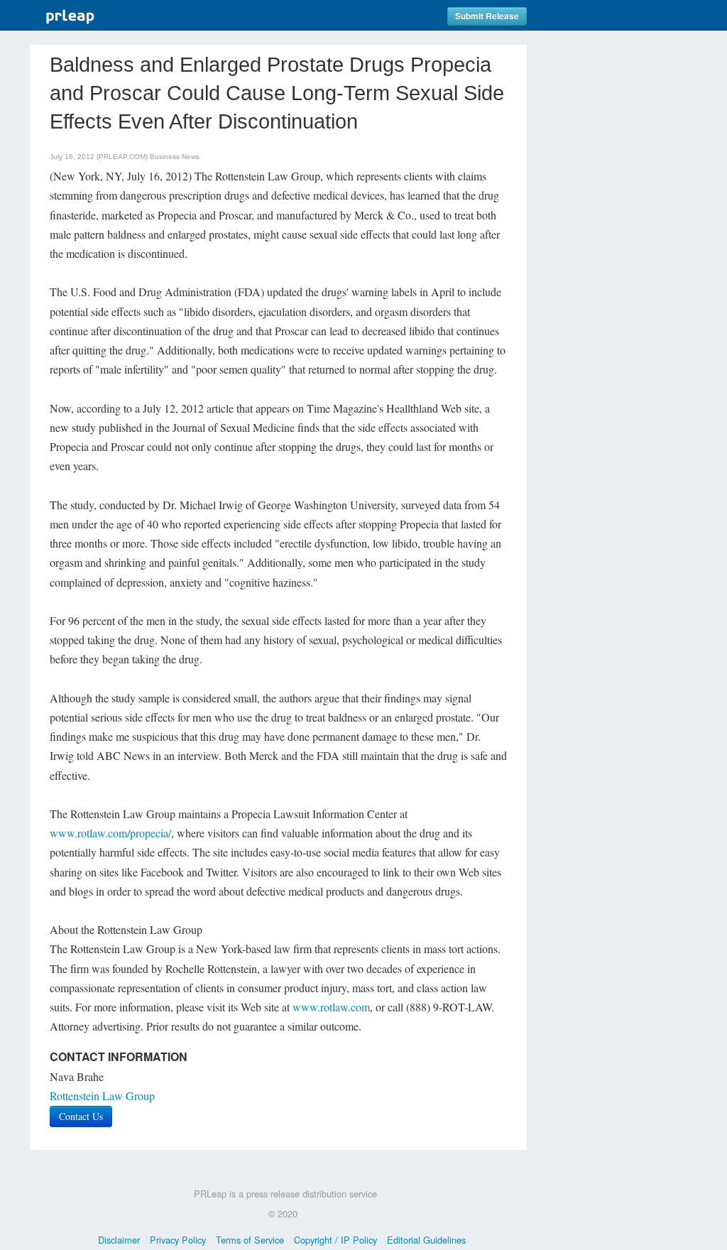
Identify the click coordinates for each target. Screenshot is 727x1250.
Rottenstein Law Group (102, 1095)
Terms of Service (250, 1239)
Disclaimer (119, 1239)
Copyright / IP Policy (335, 1239)
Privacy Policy (178, 1239)
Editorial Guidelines (426, 1239)
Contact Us (81, 1116)
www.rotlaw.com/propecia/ (110, 832)
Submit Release (487, 16)
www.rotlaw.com (331, 1006)
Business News (174, 157)
